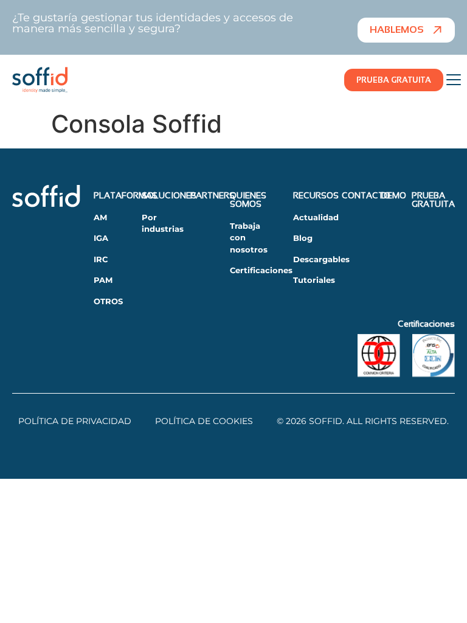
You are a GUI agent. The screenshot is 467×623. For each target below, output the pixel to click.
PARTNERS (212, 195)
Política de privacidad (74, 421)
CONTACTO (366, 195)
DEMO (393, 195)
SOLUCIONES (169, 195)
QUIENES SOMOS (248, 199)
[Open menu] (453, 79)
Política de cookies (204, 421)
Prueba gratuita (433, 199)
